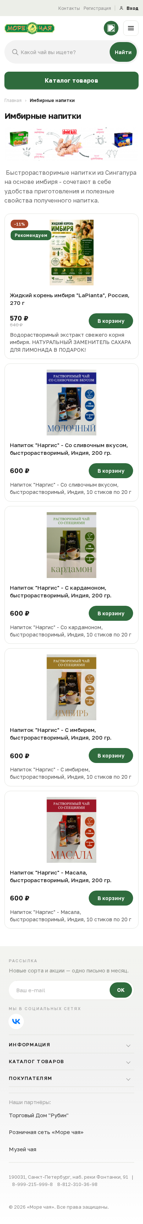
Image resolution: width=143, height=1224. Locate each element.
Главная (13, 100)
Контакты (69, 8)
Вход (132, 8)
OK (121, 990)
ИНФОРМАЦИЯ (29, 1044)
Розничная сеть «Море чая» (46, 1132)
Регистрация (97, 8)
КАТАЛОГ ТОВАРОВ (37, 1061)
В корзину (111, 321)
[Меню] (131, 28)
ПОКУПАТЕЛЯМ (30, 1078)
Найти (123, 52)
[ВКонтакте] (16, 1021)
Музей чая (22, 1149)
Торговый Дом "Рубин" (39, 1115)
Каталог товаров (71, 80)
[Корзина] (111, 28)
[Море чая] (51, 28)
